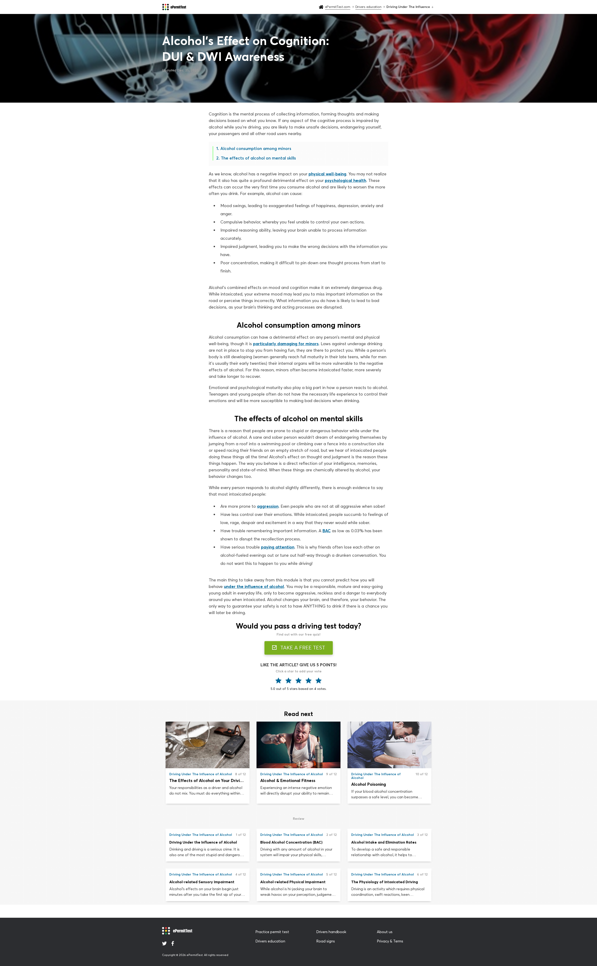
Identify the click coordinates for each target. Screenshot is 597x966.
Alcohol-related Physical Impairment (293, 881)
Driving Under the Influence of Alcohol (203, 842)
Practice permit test (272, 931)
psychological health (345, 180)
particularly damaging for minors (286, 343)
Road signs (325, 941)
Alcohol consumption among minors (255, 148)
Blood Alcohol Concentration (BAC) (291, 842)
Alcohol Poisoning (368, 784)
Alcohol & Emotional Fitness (287, 780)
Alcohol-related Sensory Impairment (201, 881)
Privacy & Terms (390, 941)
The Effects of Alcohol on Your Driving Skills (207, 780)
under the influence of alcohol (254, 586)
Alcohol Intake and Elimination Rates (384, 842)
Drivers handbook (331, 931)
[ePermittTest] (174, 7)
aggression (267, 506)
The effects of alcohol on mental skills (258, 158)
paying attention (277, 547)
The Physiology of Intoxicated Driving (384, 881)
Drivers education (270, 941)
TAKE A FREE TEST (302, 647)
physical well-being (327, 174)
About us (384, 931)
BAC (327, 530)
